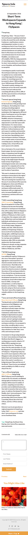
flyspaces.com (16, 528)
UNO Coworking (7, 202)
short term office (12, 424)
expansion (21, 424)
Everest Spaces (7, 102)
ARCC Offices (7, 374)
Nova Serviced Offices (9, 300)
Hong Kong (8, 422)
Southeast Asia (18, 422)
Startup (4, 424)
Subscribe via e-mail (20, 434)
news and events (7, 426)
